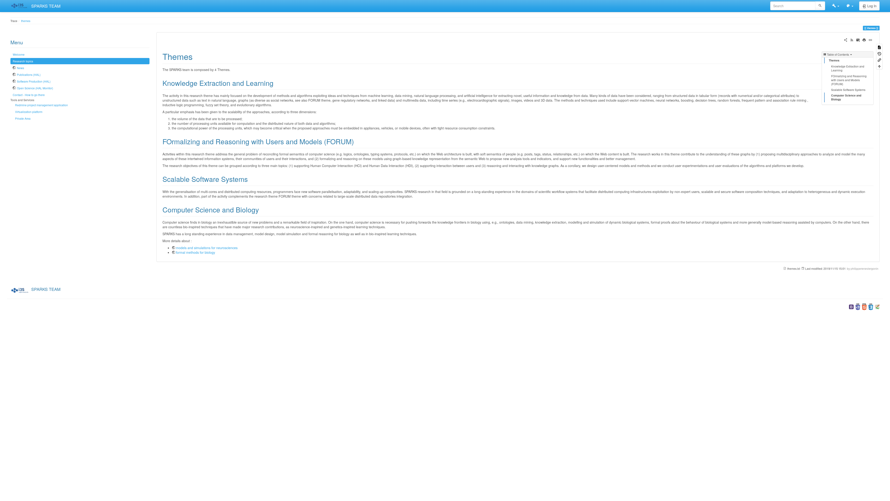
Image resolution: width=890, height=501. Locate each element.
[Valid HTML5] (864, 306)
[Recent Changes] (852, 39)
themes (25, 21)
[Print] (864, 39)
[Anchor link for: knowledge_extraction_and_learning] (276, 82)
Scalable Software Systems (848, 90)
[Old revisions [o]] (879, 53)
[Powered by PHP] (857, 306)
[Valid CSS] (870, 306)
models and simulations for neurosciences (207, 247)
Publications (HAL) (29, 75)
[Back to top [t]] (879, 66)
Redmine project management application (41, 105)
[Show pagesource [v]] (879, 47)
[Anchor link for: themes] (197, 56)
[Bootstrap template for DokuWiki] (851, 306)
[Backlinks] (879, 60)
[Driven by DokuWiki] (877, 306)
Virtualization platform (28, 112)
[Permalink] (870, 39)
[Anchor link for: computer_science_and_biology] (262, 209)
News (20, 68)
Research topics (23, 61)
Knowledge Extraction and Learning (847, 68)
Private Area (23, 118)
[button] (836, 6)
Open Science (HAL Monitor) (35, 88)
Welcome (19, 54)
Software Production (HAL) (34, 81)
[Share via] (846, 39)
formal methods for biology (195, 252)
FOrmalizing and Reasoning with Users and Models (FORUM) (849, 80)
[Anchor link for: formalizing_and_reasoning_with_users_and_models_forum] (357, 141)
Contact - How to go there (29, 95)
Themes (834, 60)
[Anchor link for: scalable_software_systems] (251, 178)
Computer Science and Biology (846, 97)
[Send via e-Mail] (858, 39)
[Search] (820, 5)
